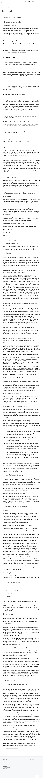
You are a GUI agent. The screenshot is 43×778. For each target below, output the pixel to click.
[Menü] (1, 2)
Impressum (31, 765)
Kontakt (32, 759)
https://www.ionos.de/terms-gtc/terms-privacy (16, 155)
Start (3, 7)
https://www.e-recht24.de (12, 748)
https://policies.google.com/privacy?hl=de (25, 745)
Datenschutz (32, 772)
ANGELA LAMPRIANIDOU (6, 760)
